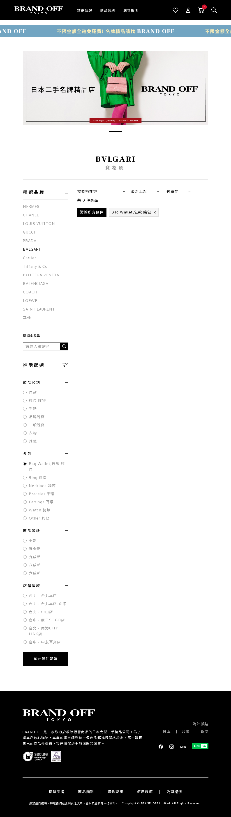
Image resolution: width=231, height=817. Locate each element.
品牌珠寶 (37, 417)
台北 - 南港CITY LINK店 (43, 631)
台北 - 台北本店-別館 (48, 603)
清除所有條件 (92, 212)
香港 (204, 731)
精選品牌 (84, 10)
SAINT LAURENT (39, 309)
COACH (30, 292)
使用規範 (145, 792)
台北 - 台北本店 (43, 595)
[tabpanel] (115, 88)
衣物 (33, 433)
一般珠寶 (37, 425)
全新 (33, 540)
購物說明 (130, 10)
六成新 (35, 573)
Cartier (29, 258)
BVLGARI (31, 249)
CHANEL (31, 215)
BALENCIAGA (35, 283)
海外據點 (200, 724)
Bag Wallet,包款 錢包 (47, 466)
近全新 (35, 549)
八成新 (35, 565)
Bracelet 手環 (42, 494)
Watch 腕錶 (40, 510)
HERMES (31, 206)
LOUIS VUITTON (39, 223)
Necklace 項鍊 (42, 485)
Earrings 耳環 (41, 502)
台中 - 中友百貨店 (45, 642)
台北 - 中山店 (41, 612)
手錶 (33, 408)
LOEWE (30, 300)
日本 (167, 731)
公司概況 (174, 792)
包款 (33, 392)
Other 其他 (39, 518)
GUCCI (29, 232)
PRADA (29, 240)
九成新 (35, 557)
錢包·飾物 (37, 400)
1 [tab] (115, 131)
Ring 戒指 (38, 477)
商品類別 (107, 10)
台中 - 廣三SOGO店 (47, 620)
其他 (27, 317)
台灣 (186, 731)
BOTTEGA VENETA (41, 275)
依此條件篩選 (46, 658)
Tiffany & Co (35, 266)
